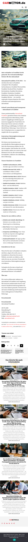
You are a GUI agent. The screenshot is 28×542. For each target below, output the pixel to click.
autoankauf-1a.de (10, 318)
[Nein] (26, 537)
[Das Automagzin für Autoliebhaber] (14, 3)
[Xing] (14, 523)
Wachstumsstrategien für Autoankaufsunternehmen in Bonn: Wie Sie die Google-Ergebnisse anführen (14, 497)
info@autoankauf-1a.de (13, 316)
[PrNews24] (4, 44)
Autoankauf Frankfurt (16, 336)
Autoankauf (8, 336)
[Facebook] (7, 345)
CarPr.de (23, 326)
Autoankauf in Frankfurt (7, 338)
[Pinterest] (14, 345)
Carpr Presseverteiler (14, 401)
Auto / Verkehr (14, 379)
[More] (21, 345)
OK (14, 539)
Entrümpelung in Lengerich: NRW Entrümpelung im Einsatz (19, 352)
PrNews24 (9, 44)
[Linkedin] (6, 523)
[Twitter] (11, 345)
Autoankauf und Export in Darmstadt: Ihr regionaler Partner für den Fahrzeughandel (6, 352)
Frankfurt (16, 338)
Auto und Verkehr (7, 30)
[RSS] (9, 523)
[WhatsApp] (18, 345)
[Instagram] (4, 523)
